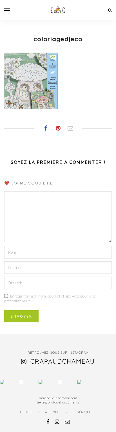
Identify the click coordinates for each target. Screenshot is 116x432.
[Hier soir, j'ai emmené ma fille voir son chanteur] (60, 382)
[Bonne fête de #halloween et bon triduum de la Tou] (79, 382)
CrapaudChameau (62, 361)
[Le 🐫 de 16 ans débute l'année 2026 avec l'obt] (2, 382)
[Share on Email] (70, 128)
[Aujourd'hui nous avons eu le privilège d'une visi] (41, 382)
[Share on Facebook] (45, 128)
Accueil (26, 412)
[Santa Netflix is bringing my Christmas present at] (21, 382)
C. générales (85, 412)
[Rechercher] (110, 10)
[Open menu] (7, 9)
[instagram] (57, 421)
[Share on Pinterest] (58, 128)
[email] (67, 421)
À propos (53, 412)
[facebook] (47, 421)
